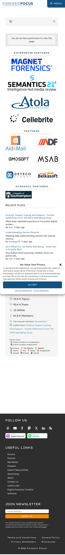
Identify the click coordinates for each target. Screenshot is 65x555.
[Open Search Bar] (44, 3)
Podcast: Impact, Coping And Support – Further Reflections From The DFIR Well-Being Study (30, 216)
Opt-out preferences (23, 290)
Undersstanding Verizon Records (22, 232)
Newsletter (12, 462)
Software (12, 493)
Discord (11, 458)
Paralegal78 (14, 241)
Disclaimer (48, 542)
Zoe (11, 227)
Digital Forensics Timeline (20, 489)
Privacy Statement (41, 290)
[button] (60, 264)
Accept (32, 284)
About (10, 477)
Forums (11, 454)
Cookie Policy (51, 537)
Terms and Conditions (21, 537)
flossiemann (41, 321)
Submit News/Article (17, 470)
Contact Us (12, 481)
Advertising (13, 474)
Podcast (11, 466)
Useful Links (13, 485)
